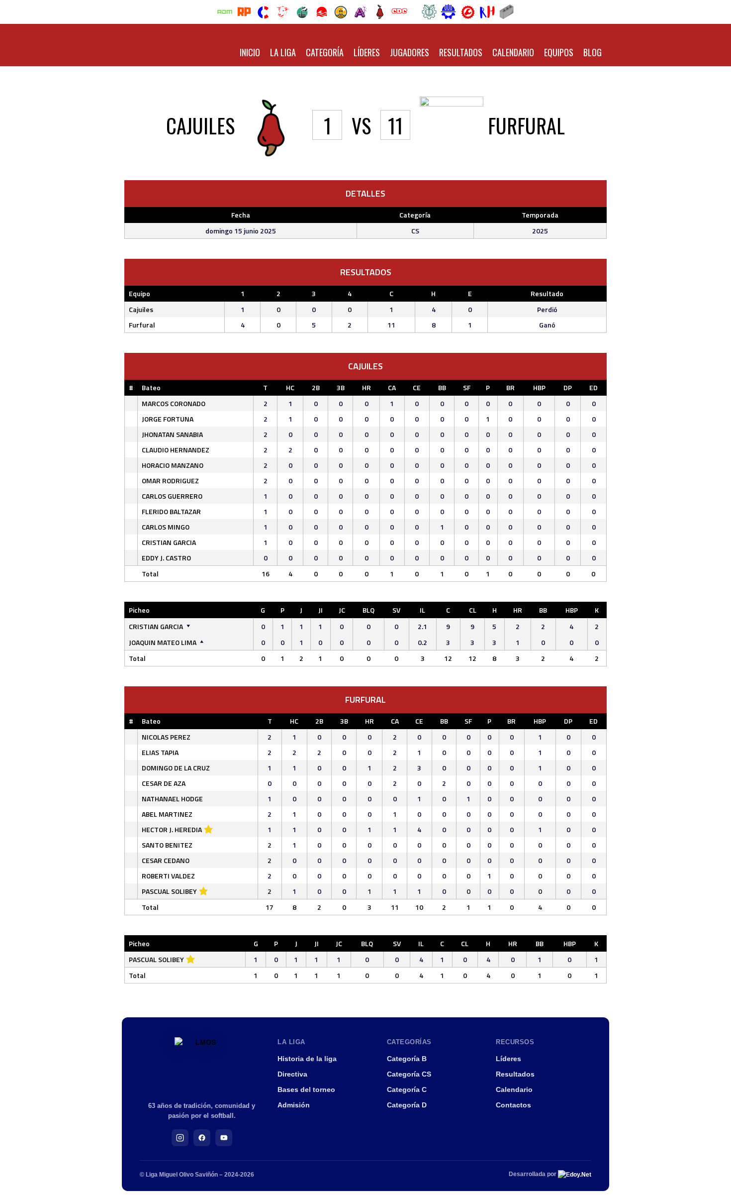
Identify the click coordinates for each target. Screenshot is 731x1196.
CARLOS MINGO (165, 527)
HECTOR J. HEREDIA (172, 829)
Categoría (325, 52)
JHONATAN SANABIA (172, 434)
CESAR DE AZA (163, 783)
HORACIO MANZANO (172, 465)
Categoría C (407, 1089)
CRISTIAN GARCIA (169, 542)
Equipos (558, 52)
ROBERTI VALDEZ (168, 875)
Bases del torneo (306, 1089)
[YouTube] (223, 1137)
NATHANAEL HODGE (172, 798)
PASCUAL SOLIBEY (169, 891)
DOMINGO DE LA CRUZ (176, 767)
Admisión (293, 1105)
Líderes (367, 52)
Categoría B (407, 1059)
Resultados (460, 52)
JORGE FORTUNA (167, 419)
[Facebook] (201, 1137)
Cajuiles (141, 309)
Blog (592, 52)
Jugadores (409, 52)
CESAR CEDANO (165, 860)
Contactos (513, 1105)
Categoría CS (409, 1074)
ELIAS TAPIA (160, 752)
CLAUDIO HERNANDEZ (175, 449)
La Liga (283, 52)
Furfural (142, 325)
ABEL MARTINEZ (167, 814)
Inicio (250, 52)
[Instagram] (180, 1137)
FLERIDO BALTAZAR (171, 511)
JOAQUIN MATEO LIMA (162, 642)
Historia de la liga (307, 1059)
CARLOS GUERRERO (172, 496)
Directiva (292, 1074)
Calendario (513, 52)
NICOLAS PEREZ (166, 737)
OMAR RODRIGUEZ (170, 480)
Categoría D (407, 1105)
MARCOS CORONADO (173, 403)
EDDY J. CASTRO (166, 557)
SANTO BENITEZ (167, 845)
